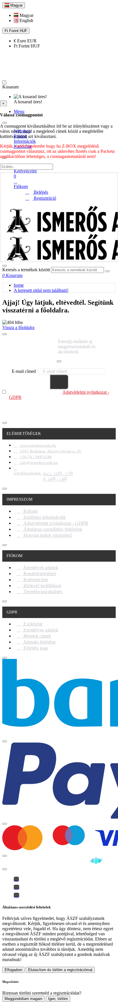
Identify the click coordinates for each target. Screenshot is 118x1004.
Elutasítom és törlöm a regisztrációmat (60, 970)
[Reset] (4, 82)
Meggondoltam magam (23, 999)
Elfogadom (13, 970)
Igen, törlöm (58, 999)
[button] (24, 15)
